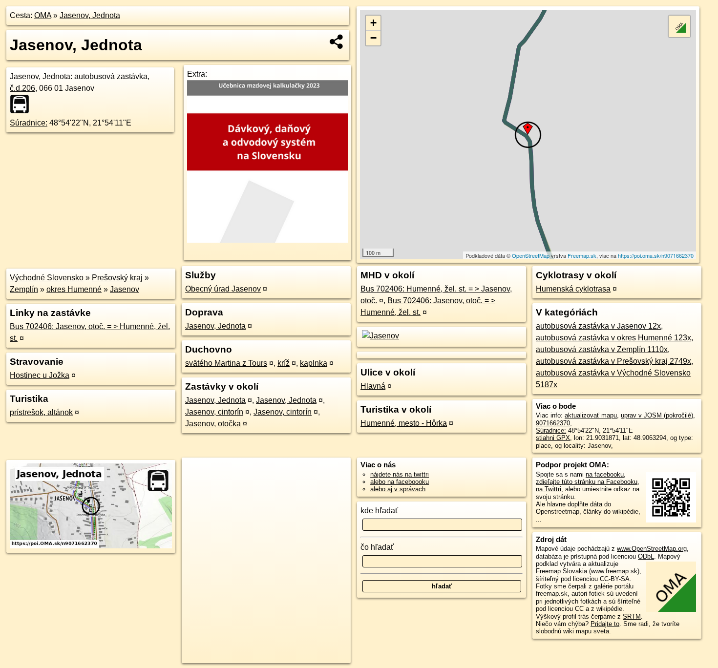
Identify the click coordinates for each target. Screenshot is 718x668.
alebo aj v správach (397, 489)
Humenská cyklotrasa (573, 289)
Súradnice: (28, 123)
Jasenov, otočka (213, 423)
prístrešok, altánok (41, 412)
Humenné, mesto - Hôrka (403, 423)
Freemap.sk (582, 255)
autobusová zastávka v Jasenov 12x (598, 326)
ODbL (646, 556)
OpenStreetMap (530, 255)
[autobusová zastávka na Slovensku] (22, 104)
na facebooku (605, 474)
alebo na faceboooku (399, 481)
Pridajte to (605, 623)
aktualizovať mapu (591, 415)
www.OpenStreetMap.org (652, 548)
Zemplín (24, 289)
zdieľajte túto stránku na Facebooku (586, 481)
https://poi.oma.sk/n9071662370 (656, 255)
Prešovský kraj (117, 277)
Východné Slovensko (47, 277)
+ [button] (373, 23)
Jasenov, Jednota (90, 15)
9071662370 (553, 423)
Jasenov (124, 289)
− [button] (373, 38)
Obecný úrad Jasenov (223, 289)
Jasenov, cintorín (214, 412)
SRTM (632, 616)
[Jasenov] (379, 336)
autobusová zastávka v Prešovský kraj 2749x (613, 361)
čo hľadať (377, 547)
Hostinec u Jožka (39, 375)
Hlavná (372, 386)
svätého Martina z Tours (226, 363)
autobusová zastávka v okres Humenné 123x (613, 338)
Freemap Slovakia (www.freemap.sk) (587, 571)
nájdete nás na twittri (399, 474)
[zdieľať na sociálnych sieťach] (336, 41)
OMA (42, 15)
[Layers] (679, 26)
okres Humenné (74, 289)
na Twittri (548, 489)
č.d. (22, 88)
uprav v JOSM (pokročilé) (657, 415)
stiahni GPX (553, 437)
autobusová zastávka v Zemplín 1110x (602, 349)
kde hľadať (379, 510)
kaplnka (313, 363)
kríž (283, 363)
